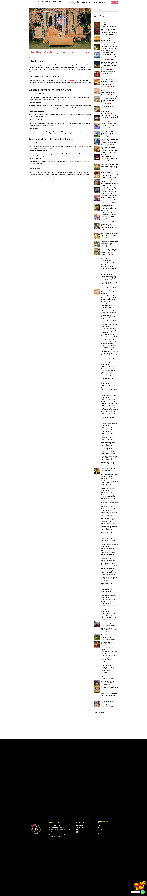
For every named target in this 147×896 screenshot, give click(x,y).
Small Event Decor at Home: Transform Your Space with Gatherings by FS (109, 324)
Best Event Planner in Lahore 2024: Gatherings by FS (109, 389)
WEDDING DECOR (48, 4)
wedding (72, 80)
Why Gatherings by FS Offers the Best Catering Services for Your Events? (109, 299)
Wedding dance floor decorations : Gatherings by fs (109, 502)
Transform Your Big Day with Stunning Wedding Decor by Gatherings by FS (109, 148)
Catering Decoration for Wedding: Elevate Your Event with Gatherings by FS (109, 125)
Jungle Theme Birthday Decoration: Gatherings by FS (109, 564)
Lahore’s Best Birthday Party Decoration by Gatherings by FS (109, 117)
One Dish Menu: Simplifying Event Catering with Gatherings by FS (109, 482)
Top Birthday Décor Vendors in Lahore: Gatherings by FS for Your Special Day (109, 251)
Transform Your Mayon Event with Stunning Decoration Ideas (108, 258)
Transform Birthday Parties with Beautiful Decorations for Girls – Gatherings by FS (109, 181)
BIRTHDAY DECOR (43, 1)
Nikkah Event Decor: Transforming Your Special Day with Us (109, 651)
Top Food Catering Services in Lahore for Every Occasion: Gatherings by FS (109, 343)
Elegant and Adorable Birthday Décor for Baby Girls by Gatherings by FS (108, 90)
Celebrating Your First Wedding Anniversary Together (107, 659)
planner (60, 146)
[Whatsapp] (143, 892)
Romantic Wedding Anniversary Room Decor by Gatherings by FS (109, 173)
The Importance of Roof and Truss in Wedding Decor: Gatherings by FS (109, 362)
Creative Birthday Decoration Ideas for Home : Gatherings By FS (109, 609)
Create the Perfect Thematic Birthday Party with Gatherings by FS (109, 243)
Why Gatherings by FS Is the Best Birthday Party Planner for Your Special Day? (109, 450)
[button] (144, 882)
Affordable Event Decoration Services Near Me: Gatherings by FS (109, 636)
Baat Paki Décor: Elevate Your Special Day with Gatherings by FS (108, 520)
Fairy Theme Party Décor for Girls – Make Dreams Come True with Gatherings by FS (109, 166)
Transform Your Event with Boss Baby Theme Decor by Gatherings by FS (109, 133)
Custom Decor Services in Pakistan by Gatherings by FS (109, 283)
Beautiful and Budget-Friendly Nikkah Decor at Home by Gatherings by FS (109, 276)
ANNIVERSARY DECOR (55, 1)
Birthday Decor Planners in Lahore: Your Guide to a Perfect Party (109, 695)
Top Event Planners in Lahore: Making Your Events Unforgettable (109, 703)
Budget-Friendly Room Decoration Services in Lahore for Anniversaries (108, 73)
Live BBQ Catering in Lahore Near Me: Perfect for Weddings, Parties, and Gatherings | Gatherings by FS (109, 334)
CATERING (102, 2)
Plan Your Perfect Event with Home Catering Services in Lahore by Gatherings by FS (109, 235)
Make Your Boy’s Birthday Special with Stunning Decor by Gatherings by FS (109, 189)
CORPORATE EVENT (87, 2)
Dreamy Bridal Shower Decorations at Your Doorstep (108, 643)
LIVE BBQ (95, 2)
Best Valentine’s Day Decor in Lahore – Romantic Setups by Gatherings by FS (109, 30)
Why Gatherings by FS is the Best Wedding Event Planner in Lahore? (109, 291)
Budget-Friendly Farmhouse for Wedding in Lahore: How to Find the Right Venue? (109, 409)
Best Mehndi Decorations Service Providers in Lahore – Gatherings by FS (109, 38)
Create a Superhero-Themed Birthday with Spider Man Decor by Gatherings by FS (109, 141)
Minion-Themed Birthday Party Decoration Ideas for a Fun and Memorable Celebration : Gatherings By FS (109, 353)
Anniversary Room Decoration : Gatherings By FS (109, 417)
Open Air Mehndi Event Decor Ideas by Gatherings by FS (109, 316)
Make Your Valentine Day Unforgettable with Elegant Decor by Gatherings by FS (109, 46)
